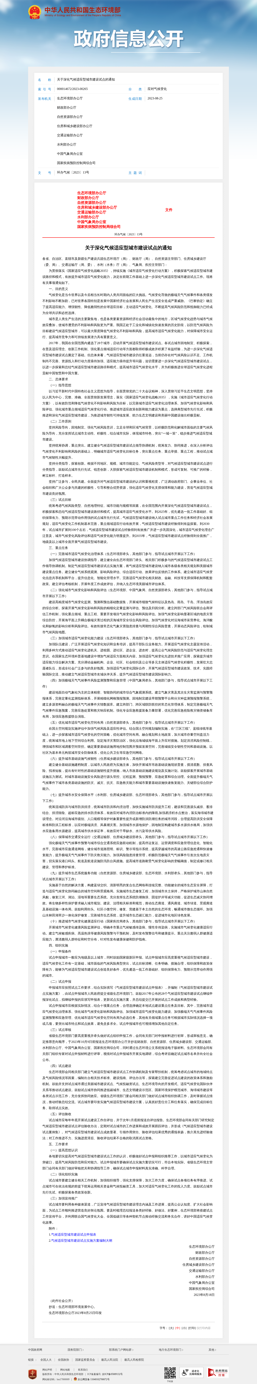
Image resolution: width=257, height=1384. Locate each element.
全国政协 (63, 1359)
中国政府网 (35, 1349)
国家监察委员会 (85, 1359)
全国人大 (46, 1359)
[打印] (192, 1328)
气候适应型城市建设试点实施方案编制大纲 (81, 1240)
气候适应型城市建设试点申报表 (73, 1234)
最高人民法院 (109, 1359)
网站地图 (65, 1369)
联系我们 (83, 1369)
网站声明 (47, 1369)
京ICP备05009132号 (112, 1374)
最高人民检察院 (134, 1359)
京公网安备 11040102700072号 (93, 1379)
